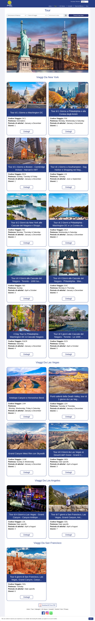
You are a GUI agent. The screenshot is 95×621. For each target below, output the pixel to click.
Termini (57, 609)
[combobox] (84, 2)
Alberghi (37, 609)
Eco (87, 6)
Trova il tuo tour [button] (78, 15)
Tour (55, 6)
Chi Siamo (62, 6)
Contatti (70, 6)
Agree (91, 618)
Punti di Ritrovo (79, 6)
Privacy (66, 609)
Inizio (50, 6)
